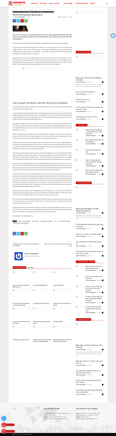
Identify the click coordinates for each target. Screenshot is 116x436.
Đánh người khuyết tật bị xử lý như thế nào (94, 141)
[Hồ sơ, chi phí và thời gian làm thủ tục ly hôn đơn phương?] (80, 289)
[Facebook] (14, 21)
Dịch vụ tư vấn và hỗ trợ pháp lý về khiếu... (89, 78)
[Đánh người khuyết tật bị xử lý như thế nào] (80, 143)
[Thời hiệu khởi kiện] (62, 313)
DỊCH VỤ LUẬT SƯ (54, 3)
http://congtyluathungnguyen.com (31, 256)
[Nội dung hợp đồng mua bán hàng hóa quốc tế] (89, 196)
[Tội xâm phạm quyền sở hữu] (80, 153)
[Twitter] (18, 21)
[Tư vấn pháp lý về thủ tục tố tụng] (42, 295)
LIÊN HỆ (92, 3)
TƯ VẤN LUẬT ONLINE (81, 3)
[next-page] (16, 345)
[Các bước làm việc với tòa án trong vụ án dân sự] (22, 313)
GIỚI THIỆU (43, 3)
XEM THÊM (30, 267)
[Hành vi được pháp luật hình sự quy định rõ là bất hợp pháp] (80, 163)
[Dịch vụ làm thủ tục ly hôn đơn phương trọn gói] (80, 269)
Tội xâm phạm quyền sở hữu (93, 151)
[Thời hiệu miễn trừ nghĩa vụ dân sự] (22, 332)
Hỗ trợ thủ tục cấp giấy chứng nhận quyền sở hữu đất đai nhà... (89, 391)
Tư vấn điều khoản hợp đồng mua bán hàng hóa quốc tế (89, 225)
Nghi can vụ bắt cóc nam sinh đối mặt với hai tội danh (58, 244)
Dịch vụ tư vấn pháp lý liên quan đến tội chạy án (94, 171)
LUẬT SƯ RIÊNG (68, 3)
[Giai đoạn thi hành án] (62, 277)
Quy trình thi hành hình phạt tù (40, 285)
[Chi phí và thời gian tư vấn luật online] (80, 279)
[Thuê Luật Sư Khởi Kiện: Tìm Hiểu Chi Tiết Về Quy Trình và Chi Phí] (62, 332)
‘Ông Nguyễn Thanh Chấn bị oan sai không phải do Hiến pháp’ (26, 244)
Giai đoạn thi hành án (58, 285)
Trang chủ (15, 9)
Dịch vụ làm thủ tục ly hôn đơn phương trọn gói (94, 267)
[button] (107, 3)
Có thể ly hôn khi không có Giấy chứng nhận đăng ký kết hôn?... (94, 298)
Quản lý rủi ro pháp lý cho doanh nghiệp (88, 234)
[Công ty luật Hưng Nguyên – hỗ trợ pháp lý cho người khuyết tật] (80, 133)
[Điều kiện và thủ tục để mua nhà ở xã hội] (89, 333)
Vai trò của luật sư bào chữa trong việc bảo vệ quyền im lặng (89, 108)
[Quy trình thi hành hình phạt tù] (42, 277)
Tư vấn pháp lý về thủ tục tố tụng (41, 303)
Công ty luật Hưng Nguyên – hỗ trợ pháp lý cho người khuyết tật (94, 132)
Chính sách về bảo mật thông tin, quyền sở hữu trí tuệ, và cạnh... (89, 252)
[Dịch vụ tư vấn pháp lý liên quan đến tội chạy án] (80, 173)
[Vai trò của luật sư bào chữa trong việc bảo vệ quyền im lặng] (22, 295)
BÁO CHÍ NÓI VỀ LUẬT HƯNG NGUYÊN (28, 9)
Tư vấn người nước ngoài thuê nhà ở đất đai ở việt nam (88, 381)
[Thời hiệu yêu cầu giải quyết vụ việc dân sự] (42, 313)
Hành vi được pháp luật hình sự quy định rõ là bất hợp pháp (94, 162)
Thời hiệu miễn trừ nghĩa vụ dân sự (21, 339)
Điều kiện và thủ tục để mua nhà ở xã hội (89, 346)
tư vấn (55, 221)
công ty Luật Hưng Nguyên (24, 221)
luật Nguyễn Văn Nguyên (46, 221)
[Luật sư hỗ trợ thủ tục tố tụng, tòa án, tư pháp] (62, 295)
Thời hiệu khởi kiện (57, 321)
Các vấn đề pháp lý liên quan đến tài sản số (89, 243)
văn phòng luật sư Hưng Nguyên (21, 223)
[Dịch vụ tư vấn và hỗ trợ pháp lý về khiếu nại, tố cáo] (22, 277)
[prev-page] (14, 345)
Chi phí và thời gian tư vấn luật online (94, 277)
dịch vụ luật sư (35, 221)
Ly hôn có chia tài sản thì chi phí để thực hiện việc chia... (93, 309)
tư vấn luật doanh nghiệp (64, 221)
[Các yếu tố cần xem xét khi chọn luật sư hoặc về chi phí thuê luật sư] (42, 332)
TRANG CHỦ (34, 3)
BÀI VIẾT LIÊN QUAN (19, 267)
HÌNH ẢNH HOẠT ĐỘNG (36, 11)
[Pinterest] (22, 21)
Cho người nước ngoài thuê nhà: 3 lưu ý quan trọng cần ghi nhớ (88, 372)
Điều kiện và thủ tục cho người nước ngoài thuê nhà (89, 362)
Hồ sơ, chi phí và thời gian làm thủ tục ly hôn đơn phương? (94, 288)
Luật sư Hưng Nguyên (20, 17)
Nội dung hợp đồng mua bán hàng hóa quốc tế (87, 209)
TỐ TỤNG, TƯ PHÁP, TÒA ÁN (47, 11)
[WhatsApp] (26, 21)
